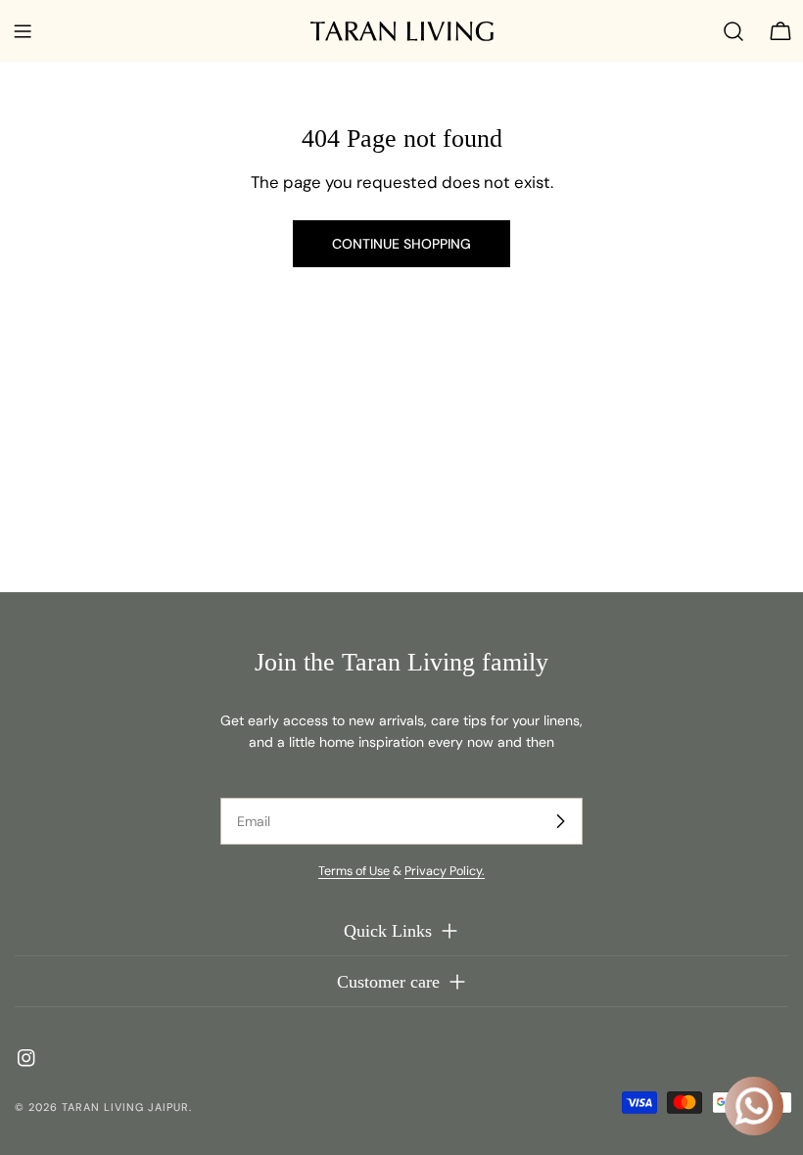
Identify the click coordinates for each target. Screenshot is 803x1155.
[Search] (733, 31)
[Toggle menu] (22, 31)
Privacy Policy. (444, 871)
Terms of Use (354, 871)
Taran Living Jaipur (125, 1107)
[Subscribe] (560, 821)
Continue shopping (401, 244)
